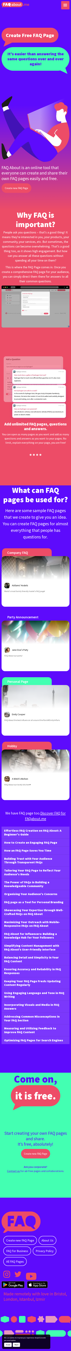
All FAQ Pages (15, 1261)
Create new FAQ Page (16, 188)
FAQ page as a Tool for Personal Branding (33, 902)
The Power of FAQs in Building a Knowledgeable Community (26, 884)
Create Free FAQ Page (30, 35)
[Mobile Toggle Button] (65, 5)
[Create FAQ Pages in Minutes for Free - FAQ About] (15, 5)
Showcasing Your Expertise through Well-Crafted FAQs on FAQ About (33, 912)
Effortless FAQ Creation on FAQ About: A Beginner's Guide (33, 832)
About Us (47, 1240)
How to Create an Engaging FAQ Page (30, 842)
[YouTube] (29, 1274)
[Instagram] (6, 1274)
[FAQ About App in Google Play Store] (13, 1284)
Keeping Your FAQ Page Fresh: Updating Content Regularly (32, 983)
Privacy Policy (44, 1251)
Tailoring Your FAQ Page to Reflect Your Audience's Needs (32, 872)
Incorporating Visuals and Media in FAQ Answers (31, 1006)
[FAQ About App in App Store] (37, 1284)
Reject (16, 1345)
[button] (31, 455)
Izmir (40, 1299)
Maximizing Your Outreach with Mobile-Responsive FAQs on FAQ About (32, 924)
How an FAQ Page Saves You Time (27, 850)
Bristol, (60, 1294)
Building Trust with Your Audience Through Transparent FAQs (28, 860)
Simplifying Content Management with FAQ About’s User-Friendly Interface (31, 947)
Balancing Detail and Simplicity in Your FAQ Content (31, 959)
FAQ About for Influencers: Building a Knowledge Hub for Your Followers (30, 936)
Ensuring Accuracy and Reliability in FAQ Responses (32, 971)
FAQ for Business (17, 1251)
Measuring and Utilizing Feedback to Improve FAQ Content (30, 1030)
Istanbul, (27, 1299)
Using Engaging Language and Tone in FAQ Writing (34, 995)
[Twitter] (17, 1274)
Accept (8, 1345)
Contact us (13, 1171)
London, (11, 1299)
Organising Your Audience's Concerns (30, 894)
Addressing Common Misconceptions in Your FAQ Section (32, 1018)
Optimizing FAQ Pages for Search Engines (33, 1040)
